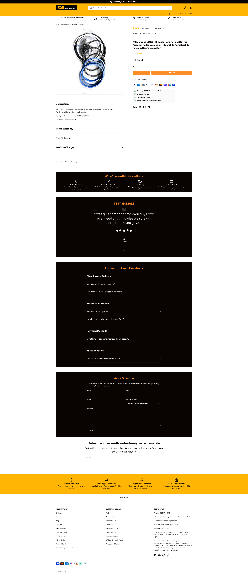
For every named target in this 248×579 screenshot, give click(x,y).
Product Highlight (112, 544)
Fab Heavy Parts (138, 33)
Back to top (124, 497)
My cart (129, 14)
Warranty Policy (61, 536)
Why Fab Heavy (81, 14)
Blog (57, 521)
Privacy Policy (61, 540)
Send (91, 430)
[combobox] (130, 8)
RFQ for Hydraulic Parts (114, 540)
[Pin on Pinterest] (149, 107)
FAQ (190, 14)
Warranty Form (111, 521)
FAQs (122, 14)
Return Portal (110, 517)
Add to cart (171, 72)
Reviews (105, 14)
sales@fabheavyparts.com (168, 525)
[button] (137, 54)
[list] (89, 60)
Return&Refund (61, 528)
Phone (89, 399)
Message (90, 408)
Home (57, 24)
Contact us (114, 14)
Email (127, 390)
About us (59, 517)
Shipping (59, 525)
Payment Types (61, 532)
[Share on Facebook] (144, 107)
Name (89, 390)
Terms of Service (62, 544)
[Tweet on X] (140, 107)
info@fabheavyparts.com (168, 521)
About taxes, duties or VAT (65, 548)
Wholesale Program (113, 532)
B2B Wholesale (181, 14)
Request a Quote (167, 14)
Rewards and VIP (112, 528)
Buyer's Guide (95, 14)
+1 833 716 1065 (164, 513)
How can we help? (131, 399)
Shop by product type (63, 14)
